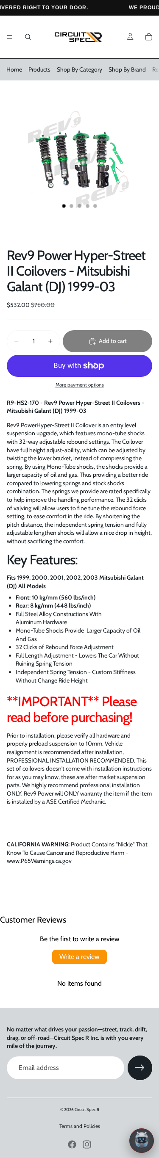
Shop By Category (79, 69)
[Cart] (148, 37)
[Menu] (10, 37)
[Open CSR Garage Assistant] (141, 1140)
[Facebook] (72, 1144)
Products (39, 69)
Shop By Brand (127, 69)
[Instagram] (87, 1144)
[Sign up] (140, 1068)
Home (14, 69)
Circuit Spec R (87, 1109)
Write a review (79, 957)
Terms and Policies (79, 1126)
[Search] (28, 37)
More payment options (80, 385)
